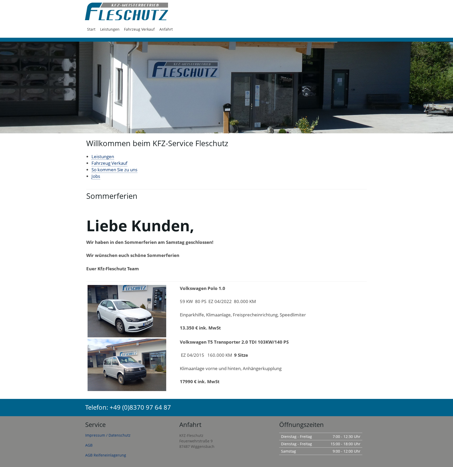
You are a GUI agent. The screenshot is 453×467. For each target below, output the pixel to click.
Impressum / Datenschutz (108, 435)
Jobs (95, 176)
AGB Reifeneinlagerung (105, 455)
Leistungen (110, 29)
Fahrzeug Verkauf (139, 29)
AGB (89, 445)
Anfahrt (166, 29)
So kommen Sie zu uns (114, 170)
